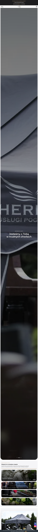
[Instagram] (35, 526)
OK (25, 531)
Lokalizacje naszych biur (19, 2)
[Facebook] (35, 523)
